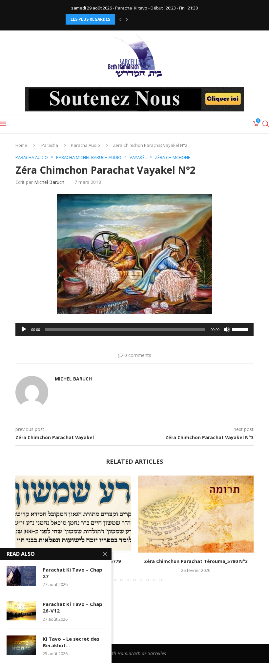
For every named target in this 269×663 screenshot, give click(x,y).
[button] (120, 19)
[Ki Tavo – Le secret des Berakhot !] (21, 645)
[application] (134, 329)
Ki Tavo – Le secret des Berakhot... (71, 642)
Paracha (49, 145)
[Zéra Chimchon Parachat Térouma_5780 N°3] (196, 514)
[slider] (241, 329)
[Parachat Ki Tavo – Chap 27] (21, 576)
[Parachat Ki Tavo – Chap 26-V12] (21, 610)
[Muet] (226, 329)
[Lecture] (24, 329)
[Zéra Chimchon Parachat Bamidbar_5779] (73, 514)
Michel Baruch (49, 182)
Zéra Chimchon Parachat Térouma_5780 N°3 (196, 561)
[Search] (265, 123)
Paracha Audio (85, 145)
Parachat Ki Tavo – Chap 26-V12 (72, 607)
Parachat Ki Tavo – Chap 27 (72, 572)
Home (21, 145)
